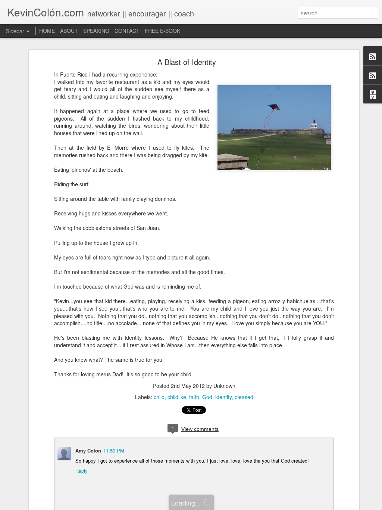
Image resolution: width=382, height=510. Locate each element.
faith (194, 397)
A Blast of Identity (186, 61)
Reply (81, 470)
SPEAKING (96, 30)
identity (223, 397)
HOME (47, 30)
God (207, 397)
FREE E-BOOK (162, 30)
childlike (176, 397)
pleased (244, 397)
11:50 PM (113, 450)
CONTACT (127, 30)
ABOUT (69, 30)
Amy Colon (88, 450)
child (159, 397)
